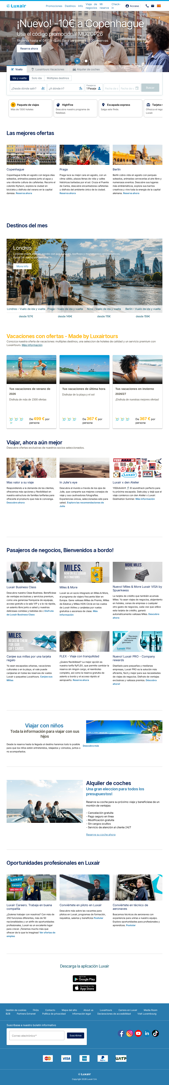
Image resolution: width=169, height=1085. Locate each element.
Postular (98, 918)
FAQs (36, 1010)
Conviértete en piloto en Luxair (81, 905)
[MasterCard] (48, 1060)
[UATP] (121, 1060)
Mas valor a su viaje (20, 482)
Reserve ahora (81, 680)
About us (88, 1010)
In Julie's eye (68, 482)
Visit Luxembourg (146, 1013)
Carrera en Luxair (127, 1010)
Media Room (150, 1010)
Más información (145, 498)
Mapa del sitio (69, 1010)
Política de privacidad (54, 1013)
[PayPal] (103, 1060)
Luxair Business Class (21, 587)
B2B (8, 1013)
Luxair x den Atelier (126, 482)
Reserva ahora (29, 48)
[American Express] (84, 1060)
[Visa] (66, 1060)
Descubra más (91, 745)
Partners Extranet (26, 1013)
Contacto (50, 1010)
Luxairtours (106, 1010)
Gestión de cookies (16, 1010)
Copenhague (15, 169)
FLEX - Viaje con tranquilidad (79, 656)
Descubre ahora (16, 502)
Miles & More (68, 587)
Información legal (81, 1013)
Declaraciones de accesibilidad (114, 1013)
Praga (64, 169)
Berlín (116, 169)
